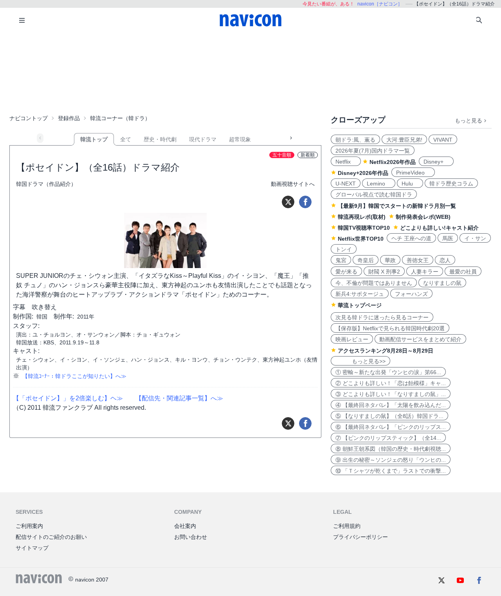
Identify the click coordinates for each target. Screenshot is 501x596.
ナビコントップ (28, 118)
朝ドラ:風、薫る (355, 140)
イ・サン (475, 238)
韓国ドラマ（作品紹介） (46, 184)
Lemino (379, 183)
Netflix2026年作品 (392, 162)
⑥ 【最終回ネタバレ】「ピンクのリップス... (390, 427)
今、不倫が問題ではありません (373, 283)
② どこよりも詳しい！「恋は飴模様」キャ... (390, 383)
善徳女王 (418, 260)
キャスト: (26, 351)
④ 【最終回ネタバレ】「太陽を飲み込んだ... (390, 405)
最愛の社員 (463, 271)
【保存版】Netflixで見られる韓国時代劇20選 (390, 328)
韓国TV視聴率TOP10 (364, 228)
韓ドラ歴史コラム (451, 183)
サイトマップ (32, 548)
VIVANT (442, 140)
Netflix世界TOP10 (361, 239)
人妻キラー (424, 271)
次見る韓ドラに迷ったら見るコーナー (382, 317)
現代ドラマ (202, 139)
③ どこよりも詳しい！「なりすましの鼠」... (390, 394)
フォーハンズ (411, 294)
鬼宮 (340, 260)
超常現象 (240, 139)
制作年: (64, 316)
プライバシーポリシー (360, 537)
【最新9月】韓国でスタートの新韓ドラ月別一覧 (397, 206)
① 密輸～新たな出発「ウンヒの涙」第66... (388, 372)
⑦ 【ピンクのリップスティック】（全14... (388, 438)
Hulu (410, 183)
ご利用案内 (29, 526)
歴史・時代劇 (160, 139)
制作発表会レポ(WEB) (423, 217)
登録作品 (69, 118)
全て (125, 139)
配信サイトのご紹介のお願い (51, 537)
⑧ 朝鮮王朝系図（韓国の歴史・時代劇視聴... (390, 449)
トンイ (343, 249)
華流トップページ (360, 305)
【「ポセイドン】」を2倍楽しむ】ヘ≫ (68, 398)
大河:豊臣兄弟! (404, 140)
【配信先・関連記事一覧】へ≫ (179, 398)
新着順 (308, 155)
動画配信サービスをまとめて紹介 (420, 339)
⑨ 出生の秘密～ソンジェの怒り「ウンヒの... (390, 460)
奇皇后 (365, 260)
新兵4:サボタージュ (359, 294)
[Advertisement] (250, 72)
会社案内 (185, 526)
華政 (390, 260)
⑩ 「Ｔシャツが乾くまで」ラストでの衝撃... (390, 471)
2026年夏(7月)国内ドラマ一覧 (372, 151)
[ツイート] (288, 202)
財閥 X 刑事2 (384, 271)
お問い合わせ (190, 537)
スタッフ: (26, 325)
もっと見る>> (360, 361)
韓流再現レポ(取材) (362, 217)
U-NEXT (345, 183)
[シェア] (305, 202)
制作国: (23, 316)
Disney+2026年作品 (363, 173)
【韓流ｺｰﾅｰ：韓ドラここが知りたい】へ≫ (74, 376)
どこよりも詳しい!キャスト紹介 (439, 228)
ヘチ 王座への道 (411, 238)
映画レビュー (351, 339)
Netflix (345, 161)
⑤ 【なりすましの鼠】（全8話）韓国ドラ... (389, 416)
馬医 (447, 238)
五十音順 (281, 155)
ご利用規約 (346, 526)
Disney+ (436, 161)
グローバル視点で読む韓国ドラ (373, 194)
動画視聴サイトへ (293, 184)
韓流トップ (94, 139)
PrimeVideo (413, 172)
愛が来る (346, 271)
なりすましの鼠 (442, 283)
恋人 (445, 260)
